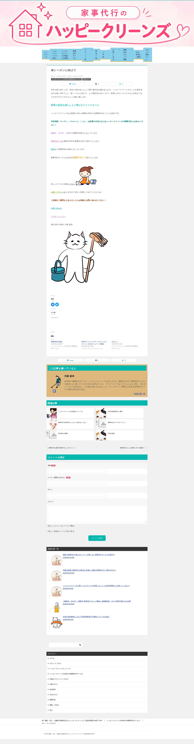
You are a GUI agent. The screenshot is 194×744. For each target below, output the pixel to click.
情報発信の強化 (56, 342)
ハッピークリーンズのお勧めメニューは (70, 411)
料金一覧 (96, 54)
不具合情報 (111, 433)
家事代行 (53, 700)
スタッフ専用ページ (147, 54)
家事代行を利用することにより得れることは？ (72, 422)
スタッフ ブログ (55, 663)
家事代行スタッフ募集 (125, 54)
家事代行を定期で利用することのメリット (62, 448)
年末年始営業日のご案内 (115, 411)
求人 (51, 710)
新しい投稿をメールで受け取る (61, 531)
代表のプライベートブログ (59, 679)
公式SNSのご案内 (138, 54)
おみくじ (115, 342)
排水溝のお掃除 (63, 433)
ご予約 (103, 54)
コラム (52, 658)
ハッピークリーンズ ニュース (60, 669)
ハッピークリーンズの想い (54, 54)
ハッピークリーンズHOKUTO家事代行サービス (66, 79)
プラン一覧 (85, 54)
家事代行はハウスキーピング (116, 422)
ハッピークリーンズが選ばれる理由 (65, 54)
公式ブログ (53, 694)
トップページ (45, 54)
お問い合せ (113, 54)
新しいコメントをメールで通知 (61, 526)
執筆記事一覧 (139, 394)
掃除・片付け (54, 705)
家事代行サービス (74, 54)
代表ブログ (86, 79)
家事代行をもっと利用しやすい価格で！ (132, 448)
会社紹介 (53, 689)
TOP (73, 720)
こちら (72, 184)
